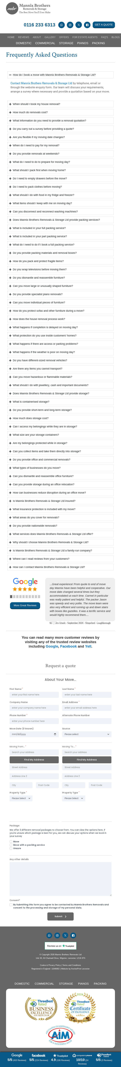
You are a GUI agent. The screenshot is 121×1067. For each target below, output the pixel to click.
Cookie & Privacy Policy (50, 965)
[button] (11, 596)
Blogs (116, 37)
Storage (66, 43)
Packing (98, 43)
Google (52, 646)
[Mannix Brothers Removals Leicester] (28, 8)
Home (11, 37)
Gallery (50, 37)
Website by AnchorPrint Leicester (75, 969)
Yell (88, 646)
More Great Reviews (25, 605)
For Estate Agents (85, 37)
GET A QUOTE (104, 24)
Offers (64, 37)
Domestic (23, 43)
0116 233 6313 (39, 24)
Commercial (45, 43)
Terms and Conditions (71, 965)
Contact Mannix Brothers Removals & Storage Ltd (41, 83)
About (37, 37)
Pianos (82, 43)
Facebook (68, 646)
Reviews (23, 37)
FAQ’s (104, 37)
